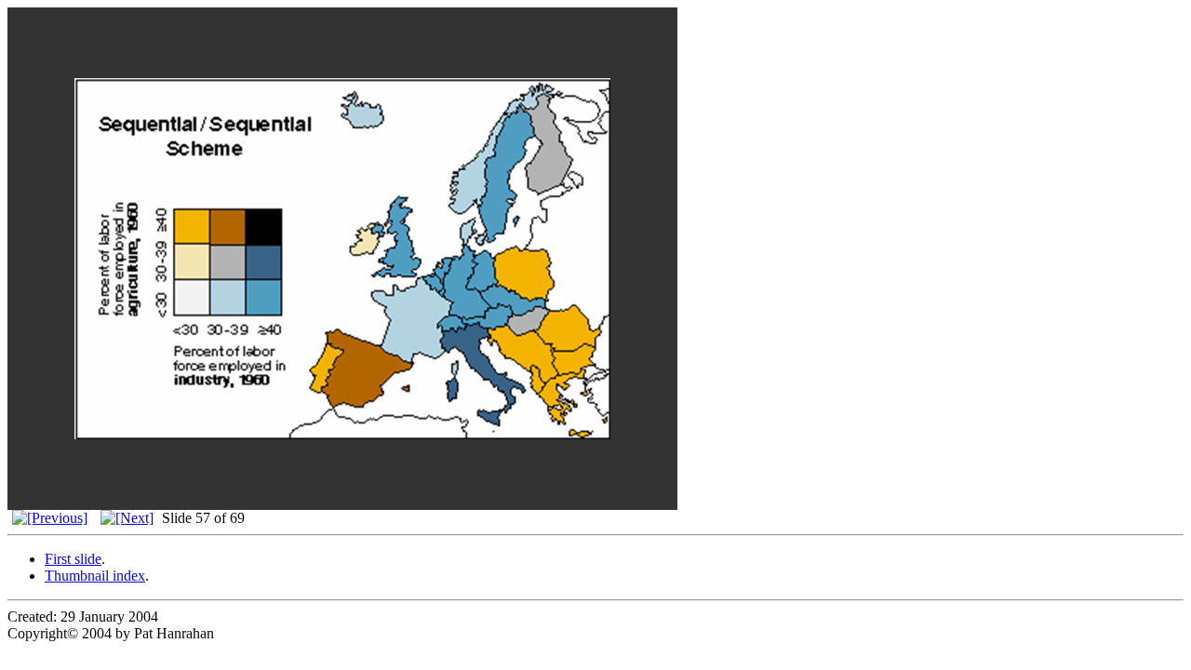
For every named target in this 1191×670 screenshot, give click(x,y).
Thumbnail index (95, 575)
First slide (73, 559)
